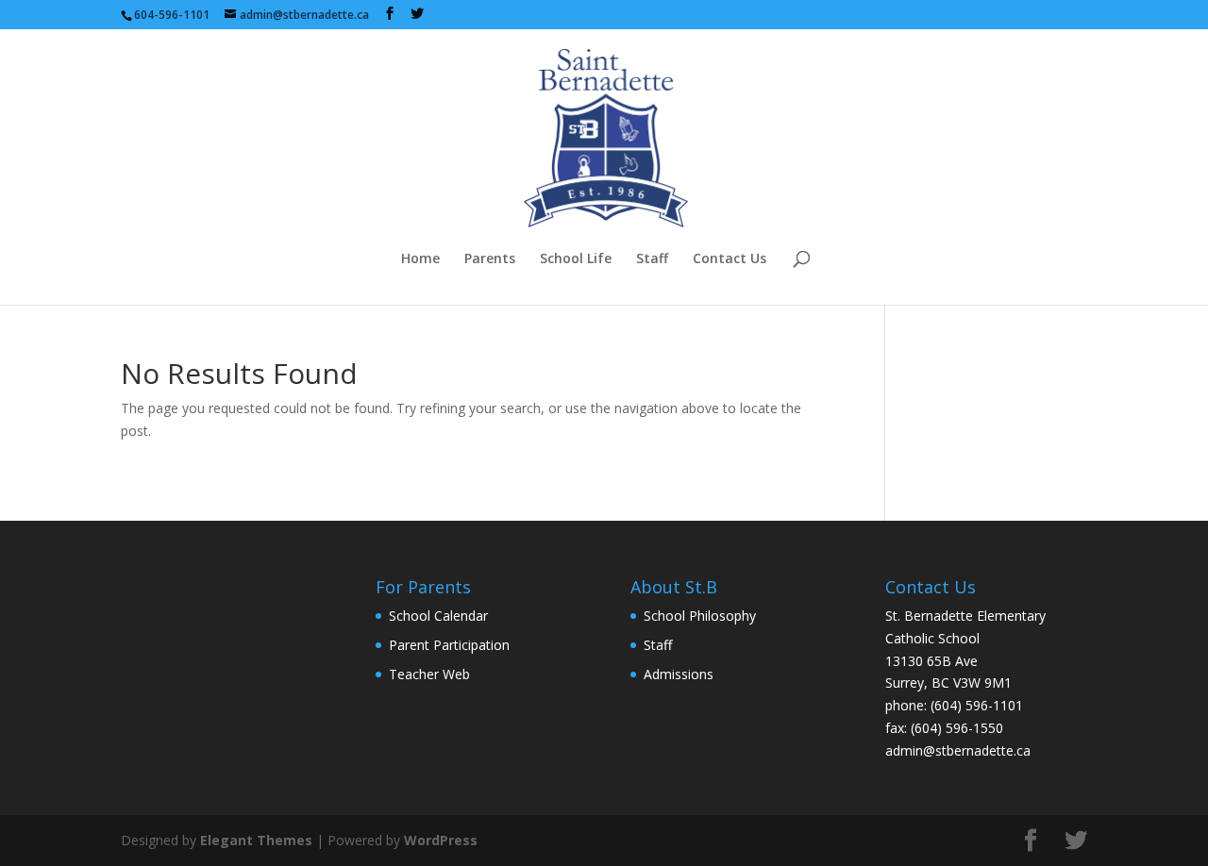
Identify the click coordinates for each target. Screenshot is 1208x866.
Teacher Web (429, 674)
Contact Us (729, 259)
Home (420, 259)
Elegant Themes (256, 840)
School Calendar (438, 616)
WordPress (441, 840)
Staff (652, 259)
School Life (576, 259)
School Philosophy (700, 616)
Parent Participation (449, 645)
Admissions (678, 674)
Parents (489, 259)
